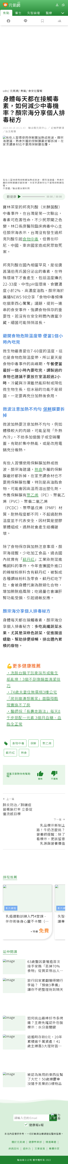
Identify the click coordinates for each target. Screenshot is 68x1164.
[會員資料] (57, 5)
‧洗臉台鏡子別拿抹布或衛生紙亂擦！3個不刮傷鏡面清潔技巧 (33, 679)
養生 (18, 13)
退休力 (27, 1148)
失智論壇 (33, 13)
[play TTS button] (19, 196)
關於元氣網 (18, 1142)
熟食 (38, 469)
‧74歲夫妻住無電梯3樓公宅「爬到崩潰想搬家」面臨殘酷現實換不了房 (32, 698)
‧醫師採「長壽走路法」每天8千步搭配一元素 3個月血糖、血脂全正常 (34, 717)
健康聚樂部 (35, 1142)
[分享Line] (25, 20)
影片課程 (11, 908)
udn (5, 91)
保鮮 (47, 409)
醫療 (49, 13)
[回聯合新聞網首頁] (5, 5)
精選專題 (51, 1142)
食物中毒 (31, 239)
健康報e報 (36, 1125)
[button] (62, 12)
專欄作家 (54, 1148)
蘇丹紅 (29, 559)
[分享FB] (8, 20)
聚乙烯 (33, 495)
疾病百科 (13, 1148)
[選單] (63, 5)
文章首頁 (40, 1148)
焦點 (6, 13)
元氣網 (14, 91)
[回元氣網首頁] (14, 5)
